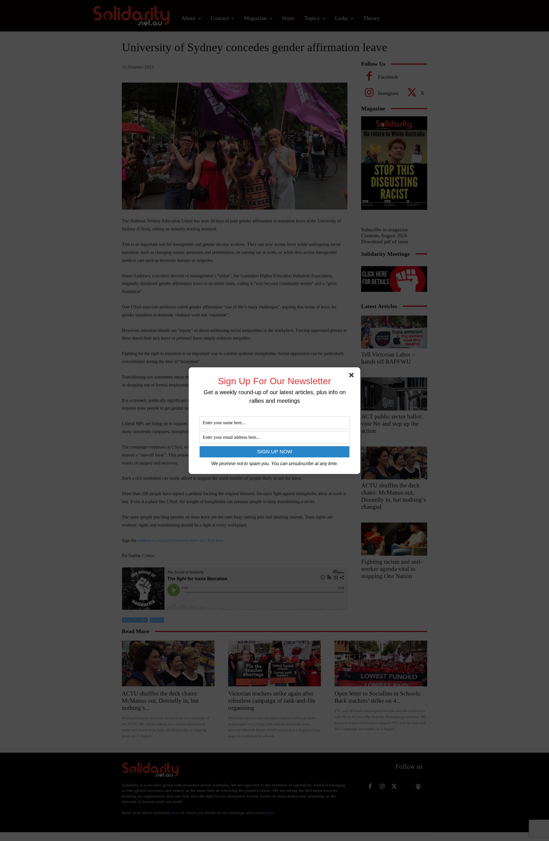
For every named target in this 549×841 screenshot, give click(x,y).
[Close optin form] (352, 376)
